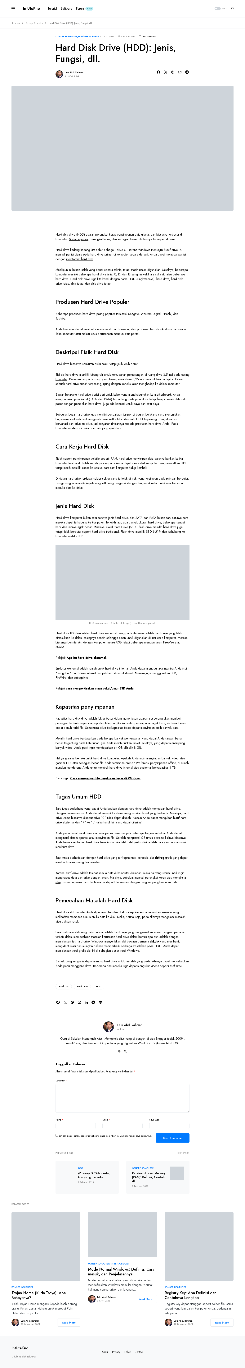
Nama (59, 1120)
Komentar (61, 1080)
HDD (98, 986)
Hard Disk (64, 986)
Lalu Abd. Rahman (74, 72)
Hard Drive (82, 986)
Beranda (15, 23)
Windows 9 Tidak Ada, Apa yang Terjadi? (94, 1175)
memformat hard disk (79, 259)
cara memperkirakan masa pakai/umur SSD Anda (100, 688)
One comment (149, 36)
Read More (69, 1322)
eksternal (145, 767)
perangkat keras (105, 234)
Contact (139, 1352)
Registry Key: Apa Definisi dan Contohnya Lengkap (190, 1295)
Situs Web (154, 1120)
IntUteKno (31, 8)
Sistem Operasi (119, 1263)
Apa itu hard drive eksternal (86, 658)
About (105, 1352)
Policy (127, 1352)
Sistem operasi (78, 239)
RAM (113, 458)
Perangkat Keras (88, 36)
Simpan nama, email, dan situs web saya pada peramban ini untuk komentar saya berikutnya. (105, 1136)
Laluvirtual (32, 1356)
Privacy (116, 1352)
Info (80, 1168)
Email (106, 1120)
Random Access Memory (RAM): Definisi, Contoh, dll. (149, 1177)
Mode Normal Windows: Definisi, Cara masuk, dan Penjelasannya (121, 1272)
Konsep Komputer (34, 23)
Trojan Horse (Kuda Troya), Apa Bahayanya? (38, 1295)
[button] (13, 8)
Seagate (133, 314)
